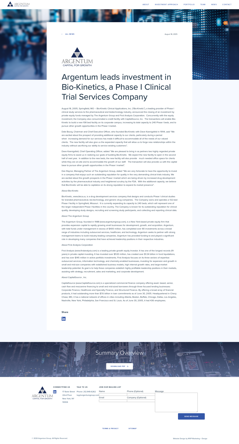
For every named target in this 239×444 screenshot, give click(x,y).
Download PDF (118, 366)
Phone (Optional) (135, 391)
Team (203, 4)
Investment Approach (166, 4)
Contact (227, 4)
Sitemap (133, 429)
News (214, 4)
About (146, 4)
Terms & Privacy (110, 429)
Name (102, 391)
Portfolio (189, 4)
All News (69, 34)
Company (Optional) (136, 397)
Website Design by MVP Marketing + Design (190, 439)
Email (101, 397)
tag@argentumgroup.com (88, 395)
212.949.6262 (89, 391)
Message (159, 391)
